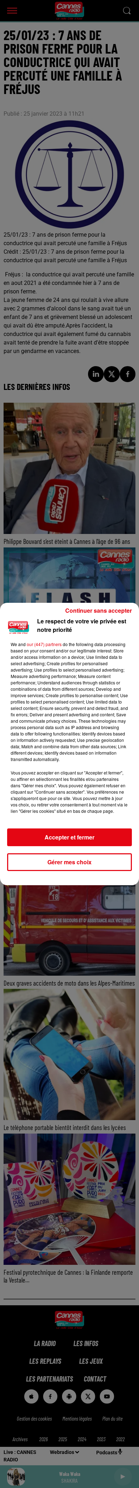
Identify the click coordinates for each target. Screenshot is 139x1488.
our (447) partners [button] (44, 644)
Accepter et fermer (69, 837)
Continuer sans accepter (98, 610)
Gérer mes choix (69, 862)
